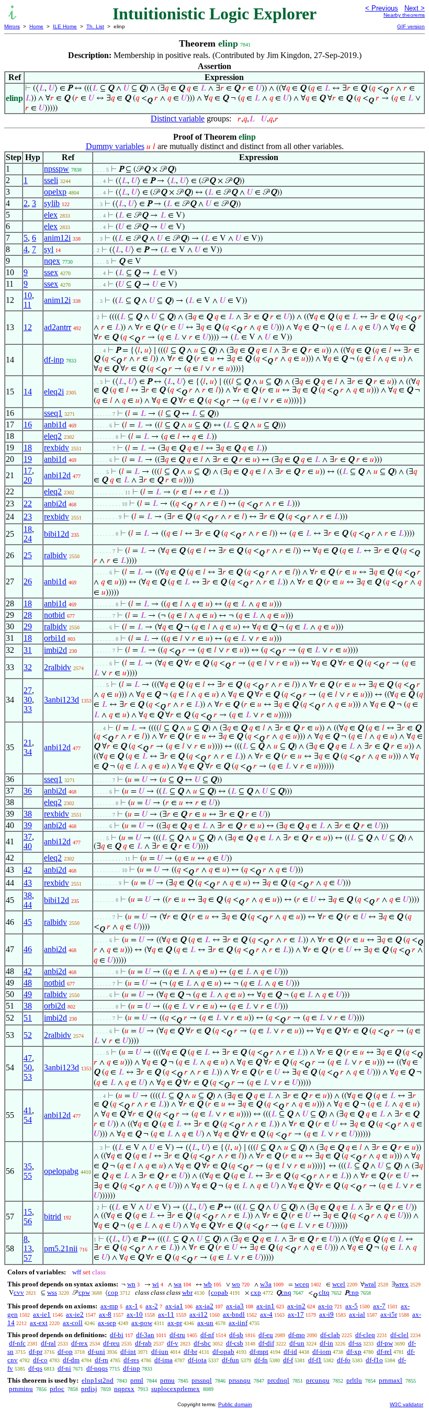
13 (28, 1248)
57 (28, 1257)
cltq (324, 1292)
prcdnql (278, 1380)
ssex (51, 272)
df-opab (223, 1351)
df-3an (145, 1335)
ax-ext (39, 1323)
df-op (65, 1351)
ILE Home (65, 26)
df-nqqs (97, 1368)
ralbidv (55, 555)
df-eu (265, 1335)
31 (28, 650)
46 (28, 949)
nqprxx (124, 1389)
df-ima (163, 1360)
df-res (131, 1360)
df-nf (207, 1335)
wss (52, 1292)
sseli (51, 180)
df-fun (230, 1360)
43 (28, 882)
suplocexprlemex (175, 1389)
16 (28, 424)
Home (36, 26)
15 (28, 1211)
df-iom (321, 1351)
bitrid (52, 1216)
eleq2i (54, 391)
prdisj (89, 1389)
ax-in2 (296, 1306)
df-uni (96, 1351)
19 (28, 459)
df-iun (159, 1351)
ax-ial (357, 1314)
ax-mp (109, 1306)
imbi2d (55, 650)
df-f (288, 1360)
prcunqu (318, 1380)
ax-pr (174, 1323)
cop (113, 1292)
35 (28, 1166)
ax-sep (107, 1323)
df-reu (111, 1343)
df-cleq (365, 1335)
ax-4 (266, 1314)
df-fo (344, 1360)
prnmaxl (390, 1380)
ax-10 (135, 1314)
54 (28, 1119)
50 (28, 1067)
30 (28, 699)
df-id (290, 1351)
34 (28, 752)
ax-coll (73, 1323)
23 (28, 516)
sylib (52, 203)
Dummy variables (115, 146)
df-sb (236, 1335)
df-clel (399, 1335)
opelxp (55, 191)
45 (28, 922)
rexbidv (56, 447)
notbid (54, 615)
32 (28, 667)
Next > (414, 8)
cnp (353, 1292)
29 (28, 626)
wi (155, 1284)
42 (28, 869)
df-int (128, 1351)
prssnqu (240, 1380)
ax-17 (296, 1314)
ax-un (205, 1323)
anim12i (57, 237)
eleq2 (53, 436)
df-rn (101, 1360)
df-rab (143, 1343)
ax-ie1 (42, 1314)
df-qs (35, 1368)
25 (28, 555)
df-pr (35, 1351)
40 (28, 846)
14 (28, 391)
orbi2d (54, 1005)
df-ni (64, 1368)
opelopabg (61, 1171)
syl (48, 249)
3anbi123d (61, 699)
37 (28, 836)
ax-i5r (388, 1314)
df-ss (355, 1343)
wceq (302, 1284)
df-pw (385, 1343)
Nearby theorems (404, 15)
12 (28, 327)
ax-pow (141, 1323)
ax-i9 (326, 1314)
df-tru (177, 1335)
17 (28, 470)
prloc (57, 1389)
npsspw (56, 168)
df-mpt (259, 1351)
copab (219, 1292)
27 (28, 690)
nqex (52, 260)
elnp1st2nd (98, 1380)
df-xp (354, 1351)
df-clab (330, 1335)
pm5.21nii (60, 1248)
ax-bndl (234, 1314)
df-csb (234, 1343)
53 (28, 1076)
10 (28, 295)
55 (28, 1175)
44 (28, 904)
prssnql (201, 1380)
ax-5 (351, 1306)
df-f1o (374, 1360)
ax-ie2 (75, 1314)
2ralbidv (57, 667)
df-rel (384, 1351)
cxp (256, 1292)
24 (28, 538)
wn (131, 1284)
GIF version (411, 26)
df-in (326, 1343)
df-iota (197, 1360)
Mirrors (12, 26)
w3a (266, 1284)
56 (28, 1221)
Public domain (235, 1404)
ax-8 (105, 1314)
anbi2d (55, 503)
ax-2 (151, 1306)
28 (28, 615)
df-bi (116, 1335)
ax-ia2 (204, 1306)
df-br (190, 1351)
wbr (187, 1292)
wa (178, 1284)
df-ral (48, 1343)
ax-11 (166, 1314)
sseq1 (53, 413)
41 (28, 1110)
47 (28, 1058)
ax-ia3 (235, 1306)
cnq (286, 1292)
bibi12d (56, 533)
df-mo (296, 1335)
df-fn (261, 1360)
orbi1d (54, 638)
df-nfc (17, 1343)
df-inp (54, 359)
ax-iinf (238, 1323)
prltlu (354, 1380)
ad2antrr (57, 327)
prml (136, 1380)
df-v (172, 1343)
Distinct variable (178, 118)
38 (28, 813)
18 (28, 447)
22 (28, 503)
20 (28, 480)
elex (51, 214)
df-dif (266, 1343)
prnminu (21, 1389)
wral (370, 1284)
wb (208, 1284)
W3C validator (406, 1404)
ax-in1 (265, 1306)
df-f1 (315, 1360)
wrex (402, 1284)
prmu (167, 1380)
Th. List (95, 26)
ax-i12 (198, 1314)
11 (27, 304)
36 (28, 790)
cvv (19, 1292)
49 (28, 994)
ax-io (325, 1306)
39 (28, 825)
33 (28, 709)
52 (28, 1035)
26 (28, 581)
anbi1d (55, 424)
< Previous (381, 8)
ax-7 (379, 1306)
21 (28, 742)
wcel (338, 1284)
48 (28, 982)
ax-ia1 (174, 1306)
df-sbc (202, 1343)
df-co (40, 1360)
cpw (84, 1292)
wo (236, 1284)
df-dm (71, 1360)
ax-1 (132, 1306)
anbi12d (57, 475)
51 (28, 1017)
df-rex (79, 1343)
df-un (296, 1343)
